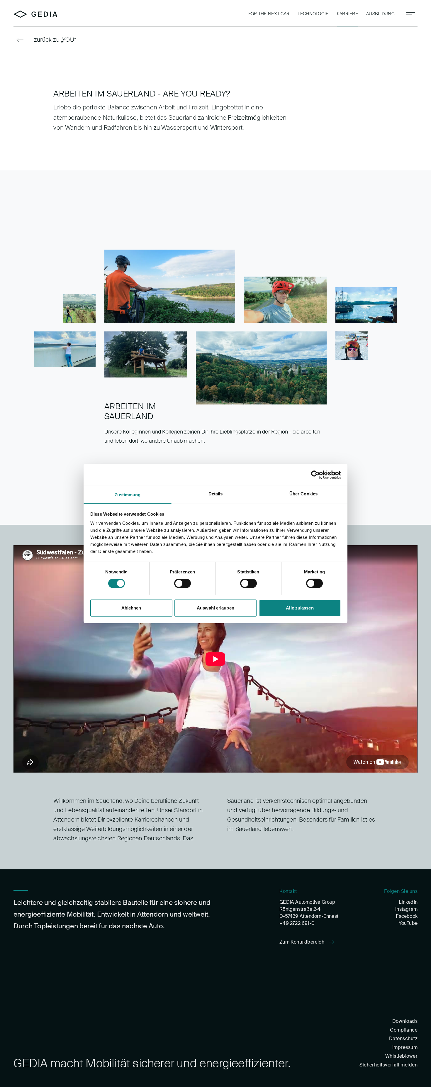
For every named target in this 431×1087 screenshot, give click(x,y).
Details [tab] (215, 493)
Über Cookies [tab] (303, 493)
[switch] (182, 583)
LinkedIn (408, 902)
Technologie (313, 14)
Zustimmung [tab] (128, 494)
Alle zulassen (299, 607)
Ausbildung (380, 14)
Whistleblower (401, 1056)
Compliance (404, 1030)
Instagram (406, 909)
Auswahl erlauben (215, 607)
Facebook (407, 916)
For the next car (269, 14)
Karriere (347, 14)
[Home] (35, 14)
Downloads (405, 1021)
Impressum (405, 1047)
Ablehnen (131, 607)
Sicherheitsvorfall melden (388, 1065)
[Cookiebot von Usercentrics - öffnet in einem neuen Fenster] (315, 474)
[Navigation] (410, 12)
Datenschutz (403, 1038)
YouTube (408, 923)
